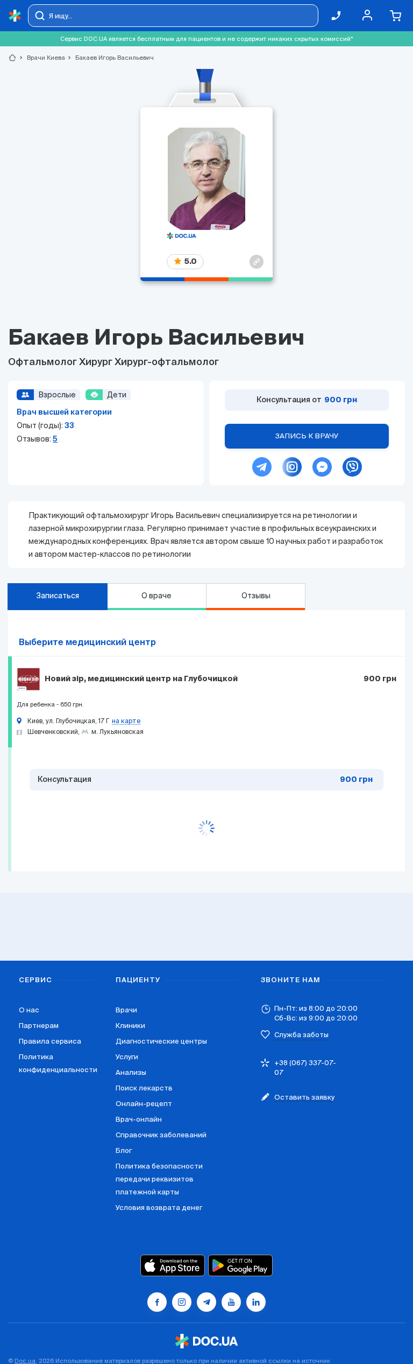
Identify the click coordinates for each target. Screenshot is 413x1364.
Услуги (127, 1057)
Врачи (126, 1010)
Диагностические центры (161, 1041)
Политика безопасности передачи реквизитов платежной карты (159, 1179)
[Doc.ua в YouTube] (231, 1302)
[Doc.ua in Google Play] (240, 1265)
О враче (156, 595)
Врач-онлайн (139, 1119)
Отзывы (255, 595)
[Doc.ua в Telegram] (206, 1302)
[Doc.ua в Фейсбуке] (157, 1302)
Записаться (57, 595)
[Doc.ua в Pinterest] (256, 1302)
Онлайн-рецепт (144, 1104)
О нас (29, 1010)
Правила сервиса (50, 1041)
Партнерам (39, 1026)
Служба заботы (301, 1035)
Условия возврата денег (159, 1208)
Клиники (130, 1026)
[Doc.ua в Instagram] (181, 1302)
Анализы (131, 1072)
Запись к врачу (307, 436)
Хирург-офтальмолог (167, 362)
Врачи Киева (41, 57)
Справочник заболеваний (161, 1135)
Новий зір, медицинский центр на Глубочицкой (141, 679)
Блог (124, 1150)
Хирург (97, 362)
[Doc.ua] (15, 16)
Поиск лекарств (144, 1088)
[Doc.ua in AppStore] (172, 1265)
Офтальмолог (43, 362)
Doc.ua (25, 1361)
